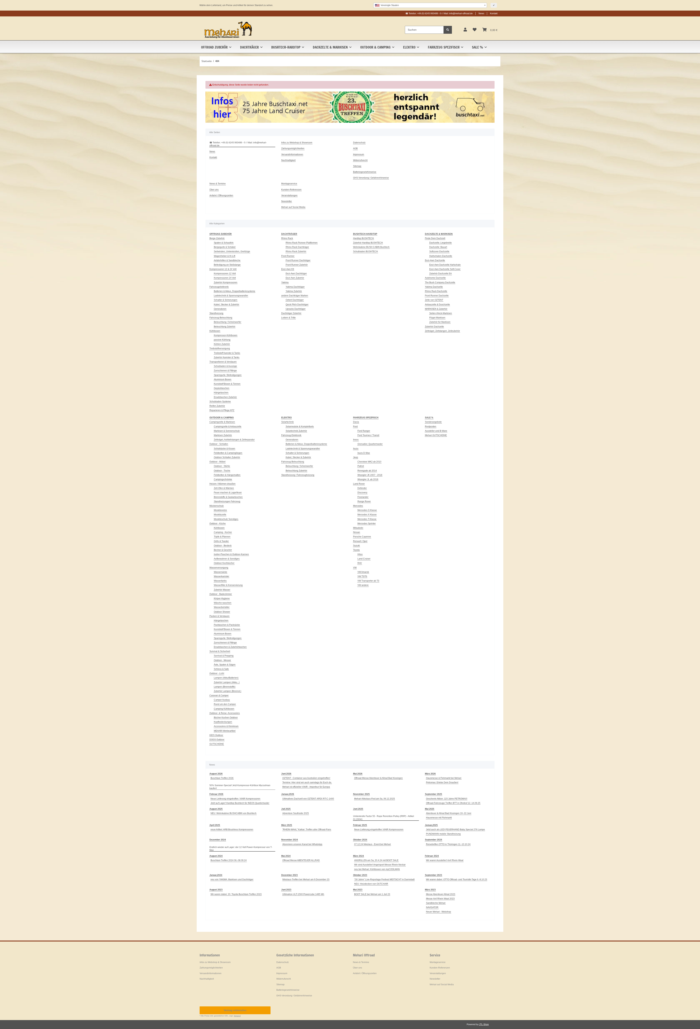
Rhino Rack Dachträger (297, 247)
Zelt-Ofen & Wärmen (224, 488)
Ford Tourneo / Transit (368, 435)
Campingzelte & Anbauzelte (227, 426)
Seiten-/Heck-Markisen (440, 313)
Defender (362, 488)
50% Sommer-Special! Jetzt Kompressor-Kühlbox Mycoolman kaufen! (239, 787)
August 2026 (216, 773)
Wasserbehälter (222, 607)
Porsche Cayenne (362, 536)
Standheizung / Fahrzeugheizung (297, 475)
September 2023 (433, 875)
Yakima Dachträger (295, 287)
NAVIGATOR (432, 907)
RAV (359, 563)
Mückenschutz (216, 506)
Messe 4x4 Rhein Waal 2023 (440, 898)
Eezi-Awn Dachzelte (435, 260)
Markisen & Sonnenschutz (227, 431)
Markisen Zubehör (223, 435)
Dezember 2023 (289, 875)
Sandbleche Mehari (436, 903)
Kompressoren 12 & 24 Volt (222, 269)
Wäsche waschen (222, 603)
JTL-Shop (484, 1024)
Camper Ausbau (222, 700)
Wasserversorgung (218, 567)
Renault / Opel (360, 541)
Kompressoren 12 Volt (225, 273)
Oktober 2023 (360, 875)
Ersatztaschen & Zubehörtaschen (230, 647)
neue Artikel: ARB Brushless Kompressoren (232, 829)
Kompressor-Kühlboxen (225, 335)
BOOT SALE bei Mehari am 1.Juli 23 (372, 894)
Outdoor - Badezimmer (220, 594)
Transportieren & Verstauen (223, 362)
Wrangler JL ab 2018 (367, 479)
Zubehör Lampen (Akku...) (227, 682)
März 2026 (430, 773)
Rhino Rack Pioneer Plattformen (302, 242)
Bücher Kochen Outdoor (226, 717)
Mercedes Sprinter (366, 523)
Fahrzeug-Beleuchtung (220, 317)
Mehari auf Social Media (293, 207)
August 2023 (216, 889)
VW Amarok (363, 572)
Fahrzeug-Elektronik (291, 435)
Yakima (285, 282)
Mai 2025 (429, 809)
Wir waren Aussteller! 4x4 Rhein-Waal (444, 860)
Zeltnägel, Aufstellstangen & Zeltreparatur (234, 439)
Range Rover (364, 501)
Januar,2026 (287, 794)
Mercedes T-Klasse (366, 519)
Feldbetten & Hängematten (227, 475)
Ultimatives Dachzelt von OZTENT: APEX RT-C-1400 (308, 798)
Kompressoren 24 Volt (225, 278)
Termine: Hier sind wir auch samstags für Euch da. (307, 782)
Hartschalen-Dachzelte (440, 256)
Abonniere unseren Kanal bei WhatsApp (302, 844)
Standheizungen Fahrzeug (227, 501)
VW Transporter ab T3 (368, 581)
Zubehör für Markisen (439, 322)
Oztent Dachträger (295, 300)
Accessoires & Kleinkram (226, 726)
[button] (465, 29)
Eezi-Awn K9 (287, 269)
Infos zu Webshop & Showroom (296, 142)
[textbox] (430, 5)
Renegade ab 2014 (367, 470)
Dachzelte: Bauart (438, 247)
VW (355, 567)
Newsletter (286, 201)
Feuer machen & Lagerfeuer (228, 492)
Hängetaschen (221, 392)
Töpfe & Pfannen (222, 536)
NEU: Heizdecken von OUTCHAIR (371, 884)
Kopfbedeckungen (223, 722)
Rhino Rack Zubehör (296, 251)
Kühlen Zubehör (222, 344)
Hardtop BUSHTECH (363, 238)
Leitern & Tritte (288, 317)
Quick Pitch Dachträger (297, 304)
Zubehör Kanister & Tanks (226, 357)
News (481, 13)
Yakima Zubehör (294, 291)
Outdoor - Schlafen (218, 444)
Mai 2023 (357, 889)
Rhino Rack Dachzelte (436, 291)
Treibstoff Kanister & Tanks (227, 353)
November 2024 (289, 839)
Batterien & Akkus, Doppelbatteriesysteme (234, 291)
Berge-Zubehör (217, 238)
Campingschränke (223, 479)
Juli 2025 (286, 809)
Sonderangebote (433, 422)
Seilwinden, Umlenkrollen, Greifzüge (232, 251)
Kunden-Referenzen (291, 189)
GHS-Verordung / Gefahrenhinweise (371, 178)
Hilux (360, 554)
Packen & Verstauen (219, 616)
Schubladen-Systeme (220, 401)
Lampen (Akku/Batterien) (226, 678)
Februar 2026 (216, 794)
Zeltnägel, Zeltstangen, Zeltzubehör (442, 331)
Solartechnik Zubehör (296, 431)
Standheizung (216, 313)
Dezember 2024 (217, 839)
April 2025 (214, 825)
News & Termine (217, 183)
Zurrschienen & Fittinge (225, 370)
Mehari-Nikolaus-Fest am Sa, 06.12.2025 (374, 798)
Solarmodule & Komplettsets (300, 426)
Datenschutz (359, 142)
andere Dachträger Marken (294, 295)
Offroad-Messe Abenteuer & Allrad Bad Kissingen (378, 778)
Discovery (362, 492)
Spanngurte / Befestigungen (228, 375)
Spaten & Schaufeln (224, 242)
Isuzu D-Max (363, 453)
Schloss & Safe (221, 669)
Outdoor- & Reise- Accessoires (224, 713)
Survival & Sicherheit (219, 651)
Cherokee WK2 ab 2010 (369, 461)
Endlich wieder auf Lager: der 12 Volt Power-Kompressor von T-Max (240, 848)
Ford (355, 426)
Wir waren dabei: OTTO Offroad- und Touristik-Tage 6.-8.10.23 (456, 879)
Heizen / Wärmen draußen (222, 483)
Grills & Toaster (221, 541)
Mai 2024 (286, 856)
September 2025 (433, 794)
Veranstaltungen (289, 195)
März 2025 (286, 825)
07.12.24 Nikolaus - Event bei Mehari (372, 844)
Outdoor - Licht (216, 673)
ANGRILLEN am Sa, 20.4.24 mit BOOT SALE (376, 860)
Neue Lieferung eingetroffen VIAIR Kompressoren (378, 829)
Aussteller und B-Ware (436, 431)
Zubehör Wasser (222, 589)
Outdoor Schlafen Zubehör (227, 457)
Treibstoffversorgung (219, 348)
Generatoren (220, 309)
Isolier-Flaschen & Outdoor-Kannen (231, 554)
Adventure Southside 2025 (295, 813)
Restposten (430, 426)
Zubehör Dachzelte (434, 326)
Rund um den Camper (225, 704)
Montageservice (289, 183)
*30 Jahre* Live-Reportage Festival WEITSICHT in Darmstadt (384, 879)
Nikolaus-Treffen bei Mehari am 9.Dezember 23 (305, 879)
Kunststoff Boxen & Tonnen (227, 384)
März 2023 (430, 889)
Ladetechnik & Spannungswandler (231, 295)
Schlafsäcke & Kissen (224, 448)
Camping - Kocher (223, 532)
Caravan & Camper (219, 695)
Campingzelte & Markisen (222, 422)
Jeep (355, 457)
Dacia (356, 422)
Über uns (214, 189)
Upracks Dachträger (296, 309)
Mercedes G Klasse (367, 510)
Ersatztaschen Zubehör (225, 397)
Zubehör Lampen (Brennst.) (227, 691)
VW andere (363, 585)
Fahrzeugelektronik (219, 287)
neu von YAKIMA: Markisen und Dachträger (232, 879)
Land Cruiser (363, 558)
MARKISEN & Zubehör (436, 309)
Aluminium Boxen (222, 379)
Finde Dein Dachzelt (435, 238)
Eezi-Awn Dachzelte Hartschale (445, 264)
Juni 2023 (286, 889)
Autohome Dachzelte (435, 278)
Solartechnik (287, 422)
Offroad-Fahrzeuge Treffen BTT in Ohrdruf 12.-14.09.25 (453, 803)
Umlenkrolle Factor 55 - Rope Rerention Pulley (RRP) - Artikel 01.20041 (383, 817)
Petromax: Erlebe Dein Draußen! (442, 782)
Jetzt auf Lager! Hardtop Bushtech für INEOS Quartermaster (240, 803)
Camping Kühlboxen (224, 709)
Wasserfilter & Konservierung (228, 585)
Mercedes (358, 506)
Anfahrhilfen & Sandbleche (227, 260)
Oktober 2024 (360, 839)
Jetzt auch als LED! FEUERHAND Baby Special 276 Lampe (455, 829)
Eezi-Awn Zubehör (295, 278)
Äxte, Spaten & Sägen (225, 664)
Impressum (358, 154)
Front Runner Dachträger (298, 260)
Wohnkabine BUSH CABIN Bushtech (371, 247)
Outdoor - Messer (222, 660)
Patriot (360, 466)
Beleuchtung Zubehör (224, 326)
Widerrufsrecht (360, 160)
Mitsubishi (358, 528)
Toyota (356, 550)
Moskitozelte (220, 514)
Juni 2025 (358, 809)
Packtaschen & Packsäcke (227, 625)
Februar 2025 (360, 825)
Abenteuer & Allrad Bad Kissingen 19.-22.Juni (448, 813)
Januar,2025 (431, 825)
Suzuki (356, 545)
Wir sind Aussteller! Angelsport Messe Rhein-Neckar (380, 864)
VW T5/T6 (362, 576)
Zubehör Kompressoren (225, 282)
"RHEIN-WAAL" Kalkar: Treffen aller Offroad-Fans (306, 829)
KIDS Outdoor (216, 735)
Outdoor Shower (222, 612)
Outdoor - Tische (222, 470)
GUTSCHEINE (216, 744)
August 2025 (216, 809)
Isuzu (355, 448)
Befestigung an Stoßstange (227, 264)
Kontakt (493, 13)
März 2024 (358, 856)
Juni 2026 (286, 773)
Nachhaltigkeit (288, 160)
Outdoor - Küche (217, 523)
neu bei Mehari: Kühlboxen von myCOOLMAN (377, 869)
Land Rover (359, 483)
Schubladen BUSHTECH (365, 251)
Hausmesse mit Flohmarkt (439, 817)
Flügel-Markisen (437, 317)
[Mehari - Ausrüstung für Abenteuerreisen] (228, 29)
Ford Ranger (363, 431)
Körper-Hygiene (222, 598)
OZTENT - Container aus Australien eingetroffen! (306, 778)
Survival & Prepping (224, 655)
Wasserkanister (221, 576)
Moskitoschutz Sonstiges (226, 519)
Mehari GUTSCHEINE (436, 435)
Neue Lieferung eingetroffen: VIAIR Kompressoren (235, 798)
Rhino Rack (287, 238)
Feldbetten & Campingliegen (228, 453)
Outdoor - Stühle (222, 466)
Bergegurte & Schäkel (225, 247)
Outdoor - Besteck (223, 545)
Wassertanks (220, 581)
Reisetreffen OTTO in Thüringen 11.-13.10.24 (448, 844)
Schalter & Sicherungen (225, 300)
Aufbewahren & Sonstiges (227, 558)
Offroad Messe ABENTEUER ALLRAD (301, 860)
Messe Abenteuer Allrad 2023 (440, 894)
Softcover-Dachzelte (439, 251)
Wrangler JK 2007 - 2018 (369, 475)
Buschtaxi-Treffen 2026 (222, 778)
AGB (355, 148)
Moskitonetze (220, 510)
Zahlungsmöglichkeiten (292, 148)
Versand (237, 1016)
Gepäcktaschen (221, 388)
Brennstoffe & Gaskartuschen (228, 497)
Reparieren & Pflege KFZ (221, 410)
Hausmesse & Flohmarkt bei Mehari (443, 778)
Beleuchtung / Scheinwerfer (227, 322)
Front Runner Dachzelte (437, 295)
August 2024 (216, 856)
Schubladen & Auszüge (225, 366)
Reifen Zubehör (217, 406)
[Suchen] (448, 30)
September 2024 (433, 839)
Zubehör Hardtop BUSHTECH (368, 242)
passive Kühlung (222, 339)
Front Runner (287, 256)
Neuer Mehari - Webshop (438, 911)
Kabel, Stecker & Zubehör (226, 304)
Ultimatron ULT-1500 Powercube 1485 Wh (303, 894)
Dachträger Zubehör (291, 313)
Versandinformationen (292, 154)
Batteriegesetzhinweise (364, 172)
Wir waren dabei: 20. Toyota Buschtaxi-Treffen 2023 (236, 894)
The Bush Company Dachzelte (440, 282)
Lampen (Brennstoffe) (224, 686)
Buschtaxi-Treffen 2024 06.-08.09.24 (229, 860)
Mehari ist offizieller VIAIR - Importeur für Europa (306, 787)
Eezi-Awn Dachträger (296, 273)
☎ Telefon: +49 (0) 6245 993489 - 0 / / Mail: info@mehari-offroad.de (439, 13)
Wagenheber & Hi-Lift (224, 256)
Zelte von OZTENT (434, 300)
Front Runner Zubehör (297, 264)
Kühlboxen (214, 331)
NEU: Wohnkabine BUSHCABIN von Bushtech (233, 813)
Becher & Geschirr (223, 550)
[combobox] (430, 5)
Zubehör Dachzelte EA (440, 273)
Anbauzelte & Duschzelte (437, 304)
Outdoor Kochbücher (224, 563)
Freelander (362, 497)
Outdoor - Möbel (217, 461)
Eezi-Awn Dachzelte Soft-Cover (444, 269)
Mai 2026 (357, 773)
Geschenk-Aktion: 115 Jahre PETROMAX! (446, 798)
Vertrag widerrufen (235, 1010)
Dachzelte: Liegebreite (440, 242)
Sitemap (357, 166)
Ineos (356, 439)
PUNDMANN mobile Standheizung (443, 834)
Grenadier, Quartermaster (370, 444)
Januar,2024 (215, 875)
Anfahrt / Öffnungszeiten (221, 195)
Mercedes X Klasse (367, 514)
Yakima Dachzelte (434, 287)
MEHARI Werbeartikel (225, 731)
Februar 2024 (432, 856)
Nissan (356, 532)
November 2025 (361, 794)
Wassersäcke (220, 572)
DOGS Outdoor (216, 739)
